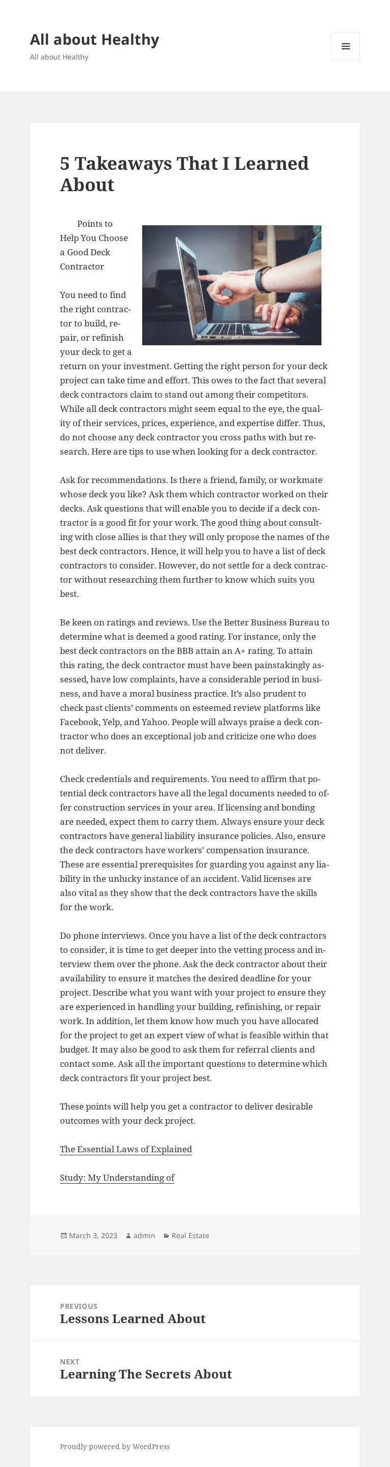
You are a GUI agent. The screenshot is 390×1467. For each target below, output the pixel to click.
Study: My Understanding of (117, 1177)
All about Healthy (94, 39)
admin (144, 1235)
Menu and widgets (346, 60)
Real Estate (190, 1235)
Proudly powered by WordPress (115, 1446)
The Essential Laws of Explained (126, 1149)
